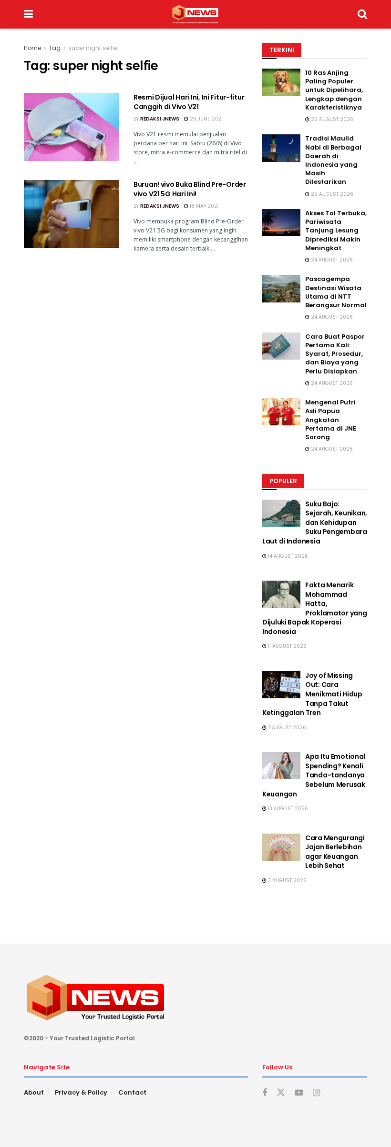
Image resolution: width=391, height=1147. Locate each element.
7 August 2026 (286, 727)
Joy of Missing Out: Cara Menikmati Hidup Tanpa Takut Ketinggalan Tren (312, 694)
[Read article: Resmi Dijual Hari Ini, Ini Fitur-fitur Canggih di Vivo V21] (71, 127)
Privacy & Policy (81, 1092)
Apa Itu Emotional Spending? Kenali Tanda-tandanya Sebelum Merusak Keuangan (313, 775)
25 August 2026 (331, 119)
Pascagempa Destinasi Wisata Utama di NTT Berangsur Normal (336, 292)
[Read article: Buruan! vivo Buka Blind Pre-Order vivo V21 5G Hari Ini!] (71, 214)
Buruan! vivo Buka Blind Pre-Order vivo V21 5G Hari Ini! (190, 189)
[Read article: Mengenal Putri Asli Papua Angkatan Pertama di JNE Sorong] (281, 411)
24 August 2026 (331, 259)
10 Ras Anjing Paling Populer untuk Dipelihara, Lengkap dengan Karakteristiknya (334, 90)
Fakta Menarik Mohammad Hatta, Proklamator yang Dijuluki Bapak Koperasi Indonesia (314, 608)
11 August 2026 (287, 646)
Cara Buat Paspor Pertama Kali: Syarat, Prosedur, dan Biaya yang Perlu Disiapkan (335, 354)
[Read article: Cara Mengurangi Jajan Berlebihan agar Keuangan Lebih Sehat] (281, 847)
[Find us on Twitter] (281, 1092)
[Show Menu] (28, 14)
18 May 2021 (203, 206)
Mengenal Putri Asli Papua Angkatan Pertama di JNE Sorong (330, 420)
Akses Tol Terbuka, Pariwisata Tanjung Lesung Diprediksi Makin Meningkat (336, 230)
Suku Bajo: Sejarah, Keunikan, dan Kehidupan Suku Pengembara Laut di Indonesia (314, 522)
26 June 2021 (205, 118)
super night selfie (92, 48)
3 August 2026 (287, 880)
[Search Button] (362, 14)
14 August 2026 (287, 556)
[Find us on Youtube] (299, 1092)
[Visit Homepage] (195, 14)
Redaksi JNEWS (159, 118)
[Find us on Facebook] (264, 1092)
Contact (132, 1092)
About (34, 1092)
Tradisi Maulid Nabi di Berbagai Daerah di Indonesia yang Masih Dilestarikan (333, 160)
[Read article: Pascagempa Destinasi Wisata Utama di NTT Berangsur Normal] (281, 288)
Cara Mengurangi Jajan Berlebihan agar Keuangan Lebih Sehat (335, 852)
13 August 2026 (287, 808)
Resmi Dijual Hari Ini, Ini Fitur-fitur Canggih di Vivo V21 (189, 101)
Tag (55, 48)
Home (32, 48)
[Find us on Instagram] (316, 1092)
